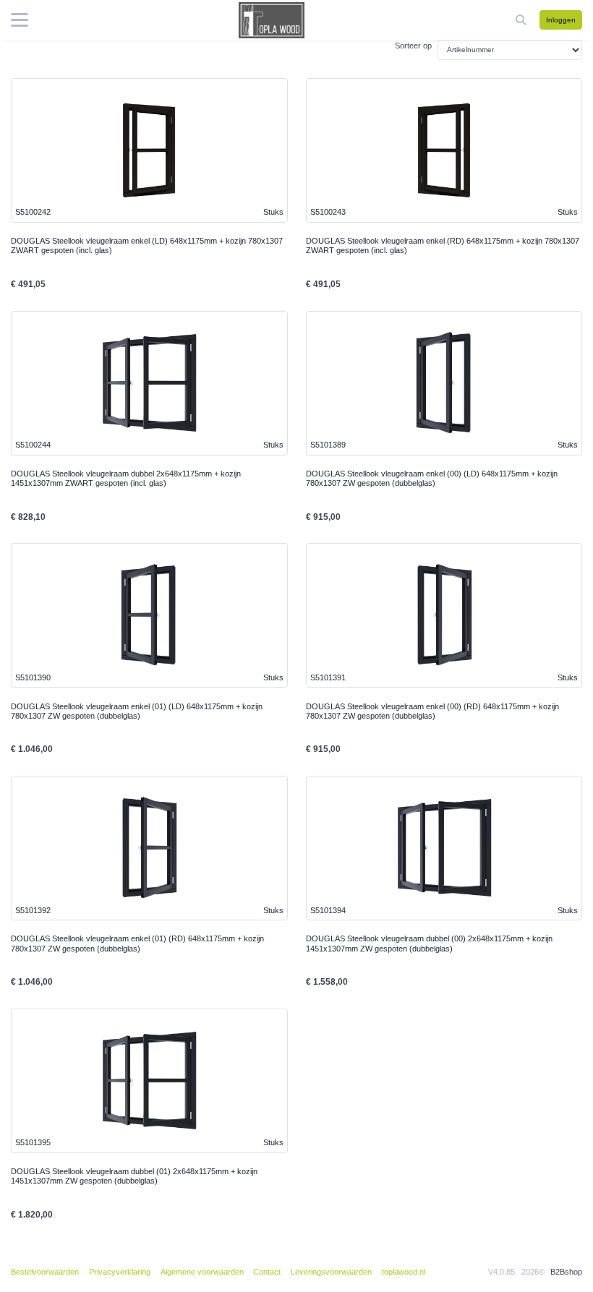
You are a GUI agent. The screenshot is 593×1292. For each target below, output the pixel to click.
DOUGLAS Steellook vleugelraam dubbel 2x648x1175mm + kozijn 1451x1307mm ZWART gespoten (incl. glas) (126, 478)
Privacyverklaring (119, 1271)
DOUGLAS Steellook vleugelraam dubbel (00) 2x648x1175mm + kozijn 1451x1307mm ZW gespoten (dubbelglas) (429, 943)
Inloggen (561, 20)
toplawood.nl (403, 1271)
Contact (267, 1271)
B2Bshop (566, 1271)
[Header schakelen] (522, 20)
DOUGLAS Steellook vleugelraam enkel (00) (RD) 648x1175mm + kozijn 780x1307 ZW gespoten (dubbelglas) (432, 711)
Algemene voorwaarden (202, 1271)
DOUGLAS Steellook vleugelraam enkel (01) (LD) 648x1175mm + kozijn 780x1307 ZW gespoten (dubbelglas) (137, 711)
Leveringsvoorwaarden (331, 1271)
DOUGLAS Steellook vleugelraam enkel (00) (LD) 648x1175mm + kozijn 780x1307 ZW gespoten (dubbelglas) (432, 478)
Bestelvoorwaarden (45, 1271)
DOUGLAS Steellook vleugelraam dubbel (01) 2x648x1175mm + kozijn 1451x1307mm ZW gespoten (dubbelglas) (134, 1176)
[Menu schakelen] (19, 20)
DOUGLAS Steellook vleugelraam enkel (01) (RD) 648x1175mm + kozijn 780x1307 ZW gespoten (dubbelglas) (137, 943)
